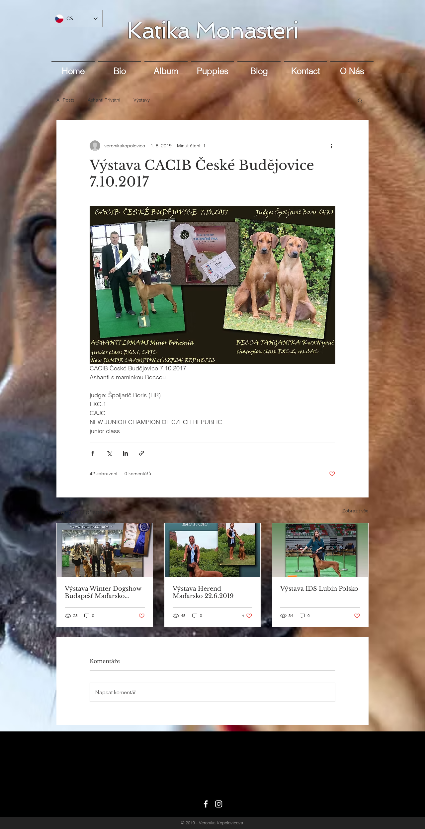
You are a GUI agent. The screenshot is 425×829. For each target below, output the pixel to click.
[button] (360, 100)
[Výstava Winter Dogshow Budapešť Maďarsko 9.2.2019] (105, 550)
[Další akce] (331, 146)
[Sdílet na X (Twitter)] (109, 453)
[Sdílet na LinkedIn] (125, 453)
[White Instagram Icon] (218, 804)
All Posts (65, 100)
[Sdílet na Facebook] (93, 453)
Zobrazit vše (355, 511)
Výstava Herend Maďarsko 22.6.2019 (203, 592)
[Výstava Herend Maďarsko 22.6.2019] (213, 550)
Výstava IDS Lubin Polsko (319, 588)
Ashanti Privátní (104, 100)
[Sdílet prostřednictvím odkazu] (141, 453)
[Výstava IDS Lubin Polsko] (320, 550)
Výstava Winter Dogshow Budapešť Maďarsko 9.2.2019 (103, 592)
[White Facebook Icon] (206, 804)
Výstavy (141, 100)
